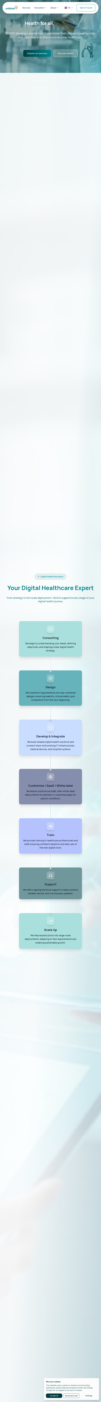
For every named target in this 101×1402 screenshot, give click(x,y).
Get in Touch (86, 7)
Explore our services (37, 53)
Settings (88, 1395)
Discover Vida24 (66, 53)
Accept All (54, 1395)
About (53, 7)
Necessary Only (71, 1395)
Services (26, 7)
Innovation (39, 7)
